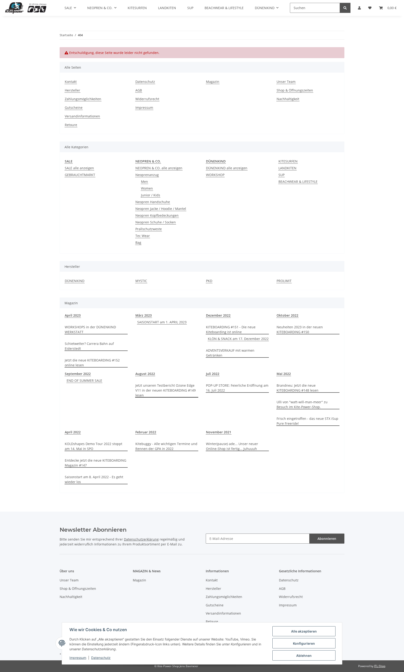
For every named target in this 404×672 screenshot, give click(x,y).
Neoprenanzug (147, 175)
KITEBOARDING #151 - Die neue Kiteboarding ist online (231, 329)
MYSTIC (141, 281)
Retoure (71, 125)
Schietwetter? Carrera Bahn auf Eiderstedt (89, 346)
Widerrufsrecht (147, 99)
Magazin (212, 81)
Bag (138, 242)
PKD (209, 281)
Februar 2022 (145, 432)
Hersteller (72, 90)
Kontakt (71, 81)
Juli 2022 (212, 373)
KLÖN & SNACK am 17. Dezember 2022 (238, 338)
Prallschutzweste (148, 229)
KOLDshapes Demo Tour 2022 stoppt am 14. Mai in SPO (93, 446)
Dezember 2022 (218, 315)
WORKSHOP (215, 175)
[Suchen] (345, 8)
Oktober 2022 (287, 315)
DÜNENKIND (74, 281)
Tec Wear (142, 235)
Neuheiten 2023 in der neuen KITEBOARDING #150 (300, 329)
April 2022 (73, 432)
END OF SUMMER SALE (84, 380)
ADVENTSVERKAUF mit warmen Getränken (230, 352)
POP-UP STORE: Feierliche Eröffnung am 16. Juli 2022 (237, 388)
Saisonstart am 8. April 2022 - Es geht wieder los (94, 479)
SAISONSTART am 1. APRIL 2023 (162, 322)
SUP (281, 175)
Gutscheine (74, 107)
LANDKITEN (287, 168)
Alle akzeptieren (304, 631)
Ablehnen (304, 656)
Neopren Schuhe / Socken (155, 222)
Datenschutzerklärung (141, 539)
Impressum (77, 658)
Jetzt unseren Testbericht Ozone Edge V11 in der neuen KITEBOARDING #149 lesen (165, 390)
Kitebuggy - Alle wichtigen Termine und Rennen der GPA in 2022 (166, 446)
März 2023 (143, 315)
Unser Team (286, 81)
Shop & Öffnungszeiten (295, 90)
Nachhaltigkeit (288, 99)
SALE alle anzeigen (79, 168)
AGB (138, 90)
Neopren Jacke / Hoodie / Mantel (160, 208)
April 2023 (73, 315)
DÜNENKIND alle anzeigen (226, 168)
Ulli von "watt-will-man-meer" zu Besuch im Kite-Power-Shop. (302, 404)
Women (147, 188)
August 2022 (145, 373)
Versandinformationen (82, 116)
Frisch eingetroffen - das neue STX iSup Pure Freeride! (307, 421)
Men (144, 181)
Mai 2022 (284, 373)
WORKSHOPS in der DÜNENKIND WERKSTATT (90, 329)
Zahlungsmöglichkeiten (83, 99)
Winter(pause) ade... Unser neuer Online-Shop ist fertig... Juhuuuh (232, 446)
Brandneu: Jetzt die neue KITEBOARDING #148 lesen (297, 388)
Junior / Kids (150, 195)
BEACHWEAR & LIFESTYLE (297, 181)
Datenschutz (101, 658)
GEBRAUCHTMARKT (80, 175)
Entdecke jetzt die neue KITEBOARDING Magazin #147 (95, 462)
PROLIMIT (284, 281)
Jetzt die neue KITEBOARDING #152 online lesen (92, 362)
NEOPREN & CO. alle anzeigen (158, 168)
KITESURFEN (288, 161)
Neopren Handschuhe (152, 202)
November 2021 (218, 432)
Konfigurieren (304, 643)
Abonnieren (326, 538)
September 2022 (78, 373)
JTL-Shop (379, 666)
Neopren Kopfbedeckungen (157, 215)
